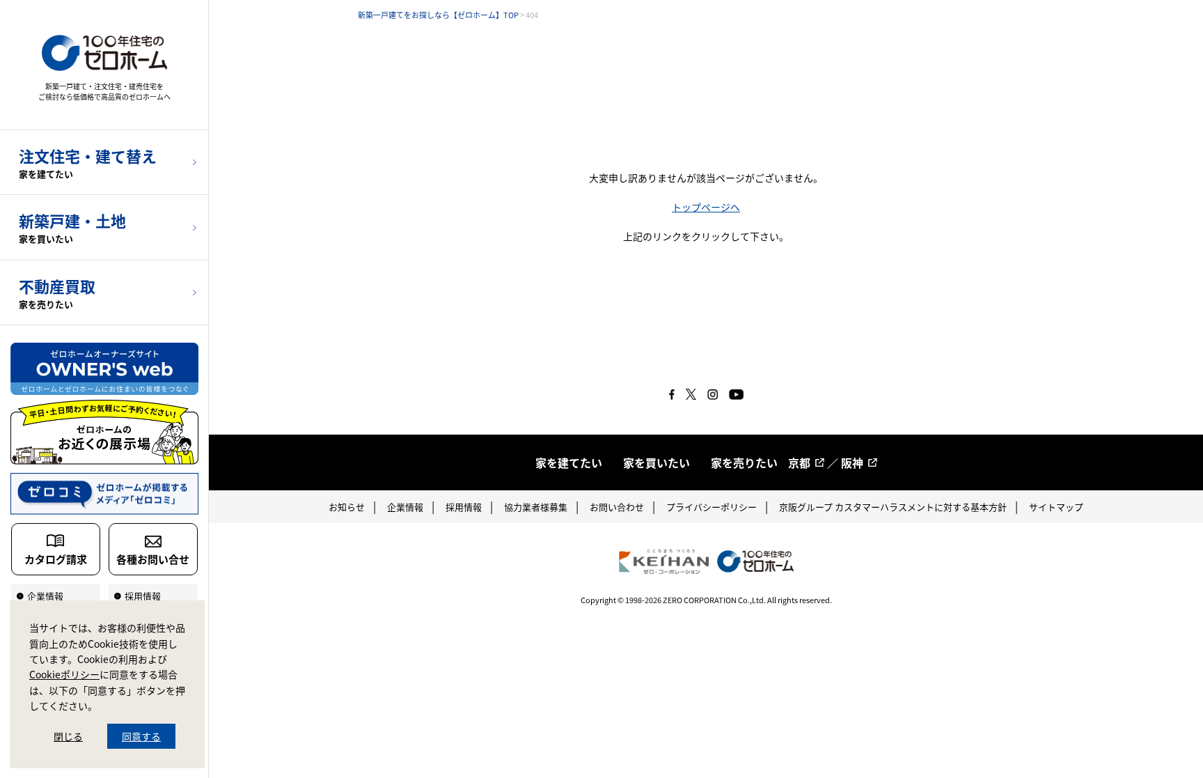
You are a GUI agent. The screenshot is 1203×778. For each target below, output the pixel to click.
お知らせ (347, 506)
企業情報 (405, 506)
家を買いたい (656, 462)
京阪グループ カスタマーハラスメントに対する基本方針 (893, 506)
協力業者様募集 (535, 506)
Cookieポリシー (64, 674)
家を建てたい (568, 462)
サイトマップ (1056, 506)
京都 (799, 462)
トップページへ (706, 207)
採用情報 (464, 506)
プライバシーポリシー (711, 506)
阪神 (852, 462)
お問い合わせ (617, 506)
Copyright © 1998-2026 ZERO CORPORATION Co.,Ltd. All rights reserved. (706, 600)
